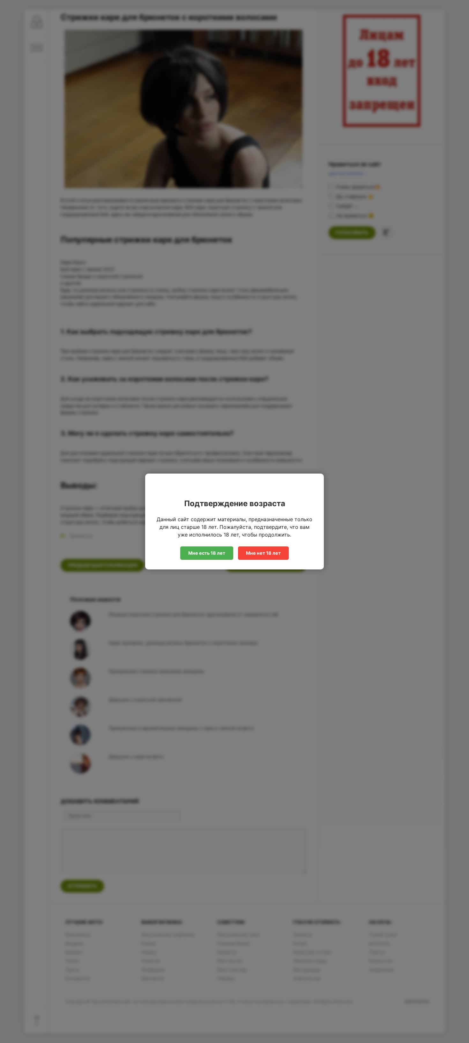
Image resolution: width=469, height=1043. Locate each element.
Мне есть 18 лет (206, 553)
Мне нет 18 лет (263, 553)
